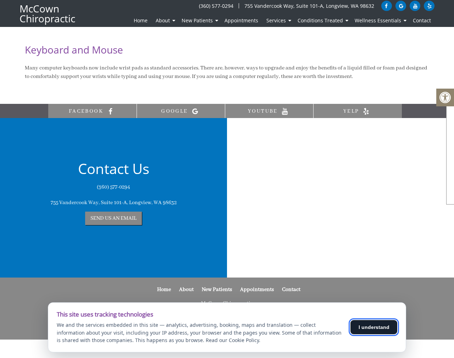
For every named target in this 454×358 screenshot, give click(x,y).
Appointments (241, 20)
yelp (352, 111)
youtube (263, 111)
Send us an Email (113, 218)
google (175, 111)
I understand (374, 327)
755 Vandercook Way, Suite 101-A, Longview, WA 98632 (309, 5)
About (163, 20)
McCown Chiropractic (47, 13)
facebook (87, 111)
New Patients (197, 20)
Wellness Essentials (378, 20)
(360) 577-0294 (216, 5)
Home (141, 20)
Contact (422, 20)
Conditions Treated (320, 20)
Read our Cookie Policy (232, 340)
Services (276, 20)
